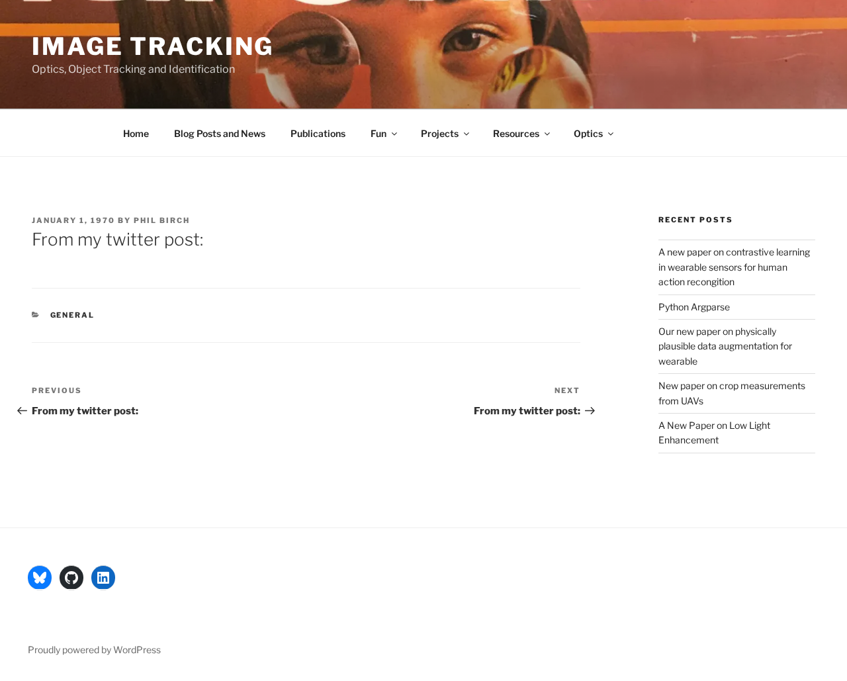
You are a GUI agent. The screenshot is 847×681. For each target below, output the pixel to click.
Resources (516, 133)
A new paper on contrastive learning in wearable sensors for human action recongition (734, 266)
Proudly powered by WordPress (94, 649)
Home (136, 133)
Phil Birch (162, 220)
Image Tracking (153, 46)
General (72, 315)
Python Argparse (694, 306)
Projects (440, 133)
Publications (317, 133)
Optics (588, 133)
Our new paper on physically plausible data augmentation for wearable (725, 346)
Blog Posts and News (219, 133)
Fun (378, 133)
